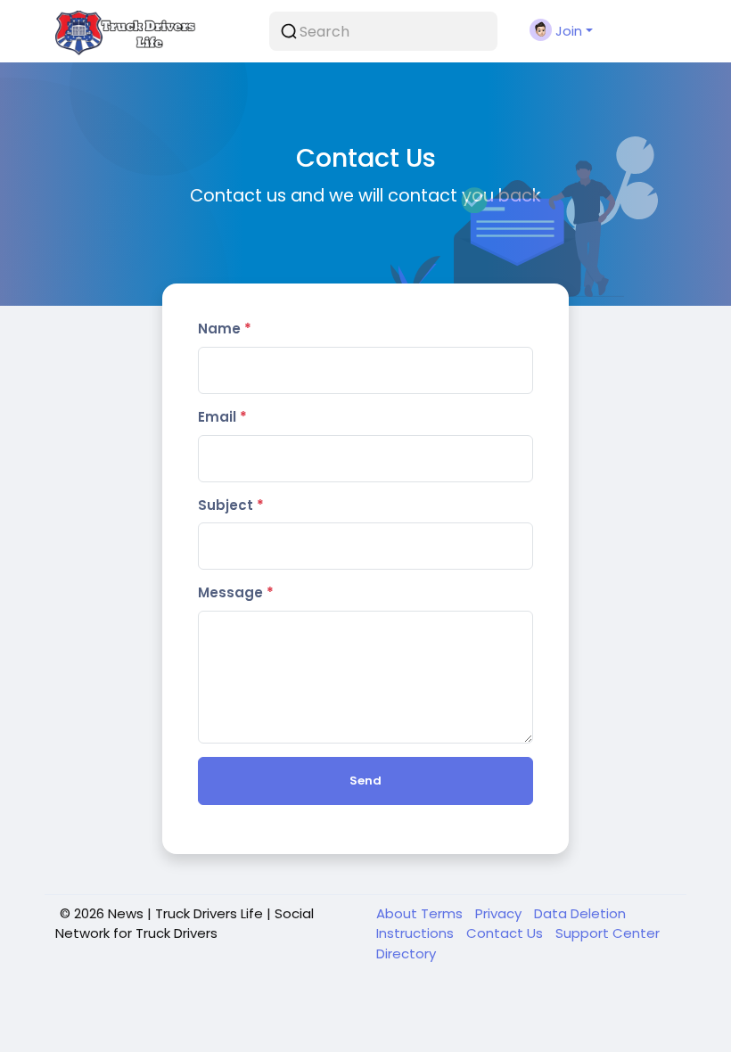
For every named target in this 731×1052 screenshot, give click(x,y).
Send (365, 780)
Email (222, 416)
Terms (443, 913)
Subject (231, 505)
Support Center (607, 933)
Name (224, 328)
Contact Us (506, 933)
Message (236, 592)
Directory (406, 953)
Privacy (500, 913)
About (398, 913)
